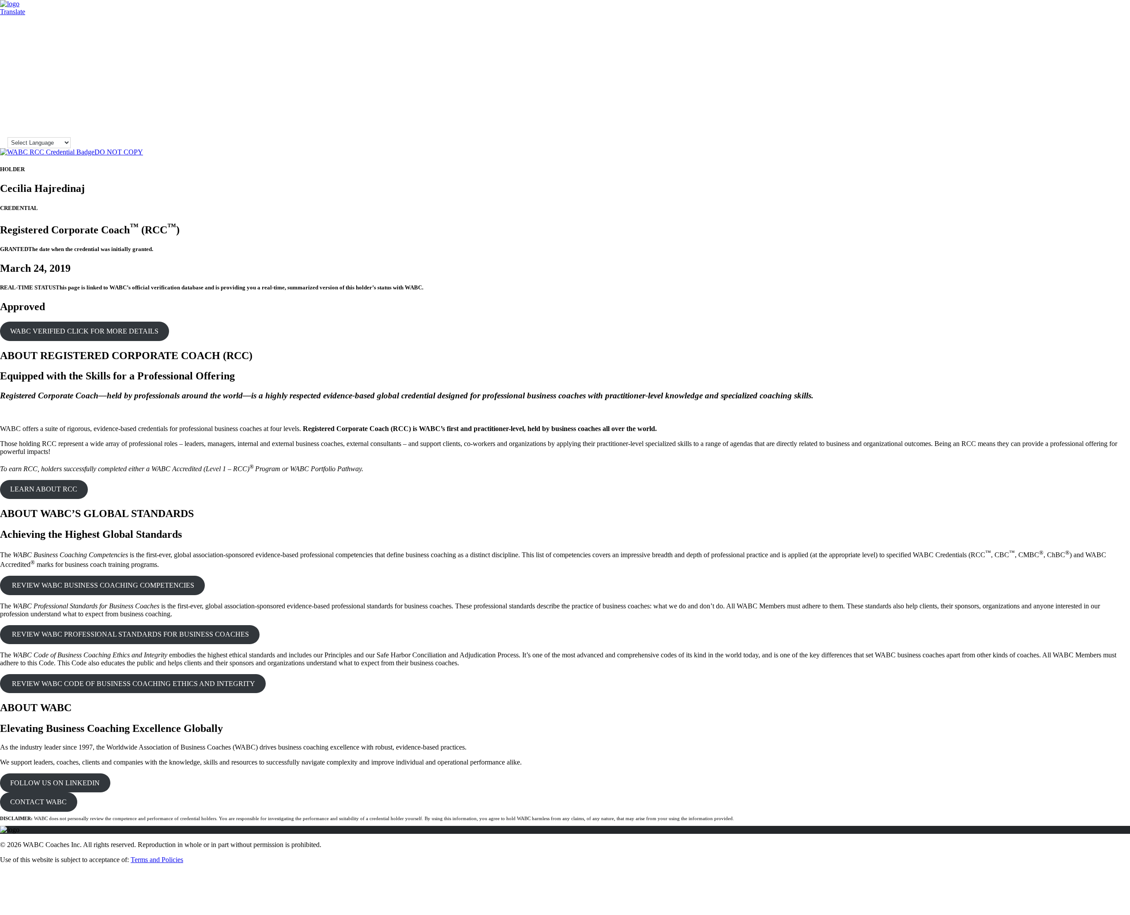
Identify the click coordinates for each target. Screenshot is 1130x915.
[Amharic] (1081, 11)
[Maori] (1062, 90)
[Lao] (1101, 73)
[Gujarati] (1101, 46)
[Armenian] (1101, 11)
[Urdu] (1111, 126)
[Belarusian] (1062, 20)
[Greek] (1091, 46)
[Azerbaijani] (1111, 11)
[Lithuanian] (1062, 82)
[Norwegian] (1111, 90)
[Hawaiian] (1062, 55)
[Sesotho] (1072, 108)
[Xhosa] (1081, 135)
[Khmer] (1062, 73)
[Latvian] (1120, 73)
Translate (12, 11)
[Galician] (1062, 46)
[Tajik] (1120, 117)
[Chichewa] (1120, 20)
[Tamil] (1062, 126)
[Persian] (1062, 99)
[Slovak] (1101, 108)
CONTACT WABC (38, 802)
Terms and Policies (157, 859)
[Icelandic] (1111, 55)
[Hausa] (1120, 46)
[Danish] (1111, 29)
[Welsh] (1072, 135)
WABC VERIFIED (84, 331)
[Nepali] (1101, 90)
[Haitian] (1111, 46)
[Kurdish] (1081, 73)
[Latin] (1111, 73)
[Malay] (1111, 82)
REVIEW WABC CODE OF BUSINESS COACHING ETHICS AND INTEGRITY (132, 683)
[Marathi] (1072, 90)
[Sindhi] (1081, 108)
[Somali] (1072, 117)
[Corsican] (1081, 29)
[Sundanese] (1091, 117)
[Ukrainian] (1101, 126)
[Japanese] (1091, 64)
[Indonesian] (1062, 64)
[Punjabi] (1091, 99)
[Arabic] (1091, 11)
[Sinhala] (1091, 108)
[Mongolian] (1081, 90)
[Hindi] (1081, 55)
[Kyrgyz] (1091, 73)
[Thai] (1081, 126)
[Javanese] (1101, 64)
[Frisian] (1120, 37)
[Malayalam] (1101, 82)
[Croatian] (1091, 29)
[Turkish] (1091, 126)
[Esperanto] (1072, 37)
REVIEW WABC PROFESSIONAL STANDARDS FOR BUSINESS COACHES (129, 634)
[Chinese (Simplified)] (1062, 29)
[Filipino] (1091, 37)
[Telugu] (1072, 126)
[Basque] (1120, 11)
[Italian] (1081, 64)
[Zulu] (1111, 135)
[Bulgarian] (1091, 20)
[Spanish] (1081, 117)
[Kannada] (1111, 64)
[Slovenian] (1111, 108)
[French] (1111, 37)
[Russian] (1111, 99)
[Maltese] (1120, 82)
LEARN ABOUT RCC (43, 489)
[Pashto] (1120, 90)
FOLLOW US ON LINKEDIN (55, 783)
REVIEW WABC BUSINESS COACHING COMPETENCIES (102, 585)
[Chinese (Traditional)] (1072, 29)
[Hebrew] (1072, 55)
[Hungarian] (1101, 55)
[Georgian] (1072, 46)
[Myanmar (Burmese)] (1091, 90)
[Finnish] (1101, 37)
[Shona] (1062, 108)
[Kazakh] (1120, 64)
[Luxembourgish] (1072, 82)
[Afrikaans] (1062, 11)
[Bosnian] (1081, 20)
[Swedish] (1111, 117)
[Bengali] (1072, 20)
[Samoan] (1120, 108)
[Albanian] (1072, 11)
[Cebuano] (1111, 20)
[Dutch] (1120, 29)
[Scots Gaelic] (1062, 117)
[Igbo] (1120, 55)
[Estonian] (1081, 37)
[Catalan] (1101, 20)
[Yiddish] (1091, 135)
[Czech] (1101, 29)
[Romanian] (1101, 99)
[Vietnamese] (1062, 135)
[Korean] (1072, 73)
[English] (1062, 37)
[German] (1081, 46)
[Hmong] (1091, 55)
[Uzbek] (1120, 126)
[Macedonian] (1081, 82)
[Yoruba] (1101, 135)
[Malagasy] (1091, 82)
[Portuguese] (1081, 99)
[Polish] (1072, 99)
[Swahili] (1101, 117)
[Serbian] (1120, 99)
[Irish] (1072, 64)
